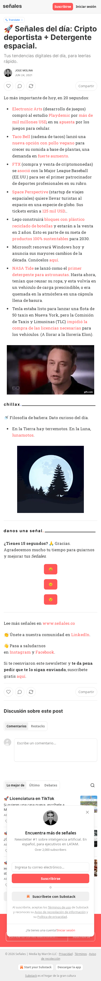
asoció (23, 170)
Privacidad (66, 954)
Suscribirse (62, 6)
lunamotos (23, 435)
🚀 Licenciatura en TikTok (29, 798)
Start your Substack (37, 967)
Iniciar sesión (86, 6)
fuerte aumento (53, 156)
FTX (16, 164)
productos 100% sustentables (40, 238)
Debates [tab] (50, 785)
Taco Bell (21, 136)
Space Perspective (30, 192)
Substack (31, 976)
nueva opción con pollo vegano (43, 143)
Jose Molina (24, 70)
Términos (81, 954)
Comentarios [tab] (16, 726)
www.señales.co (59, 623)
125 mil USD (53, 211)
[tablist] (25, 726)
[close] (87, 812)
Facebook (44, 652)
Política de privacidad (52, 917)
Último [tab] (34, 785)
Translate (14, 20)
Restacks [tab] (38, 726)
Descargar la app (69, 967)
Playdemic (59, 115)
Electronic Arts (27, 109)
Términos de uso (59, 907)
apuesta (67, 122)
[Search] (92, 785)
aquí (53, 260)
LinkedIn (80, 634)
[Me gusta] (8, 86)
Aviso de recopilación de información (60, 912)
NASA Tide (23, 268)
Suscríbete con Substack (53, 896)
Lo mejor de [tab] (15, 785)
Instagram (20, 652)
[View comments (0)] (19, 86)
